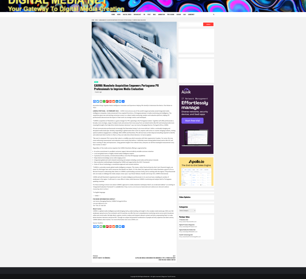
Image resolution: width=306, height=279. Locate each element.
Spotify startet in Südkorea (101, 257)
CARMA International (126, 111)
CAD (184, 14)
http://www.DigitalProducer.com (188, 226)
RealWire (100, 223)
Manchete (130, 113)
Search (208, 24)
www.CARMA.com (132, 219)
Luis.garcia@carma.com (100, 203)
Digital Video (127, 14)
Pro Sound (170, 14)
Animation (161, 14)
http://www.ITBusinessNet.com (187, 221)
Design (179, 14)
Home (113, 14)
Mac (154, 14)
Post (149, 14)
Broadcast (137, 14)
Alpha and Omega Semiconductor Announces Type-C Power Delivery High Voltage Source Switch (155, 258)
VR (144, 14)
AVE (169, 140)
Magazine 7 (165, 276)
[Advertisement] (134, 240)
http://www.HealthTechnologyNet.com (190, 236)
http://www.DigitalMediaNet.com (188, 231)
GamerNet (191, 14)
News (118, 14)
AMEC (141, 162)
